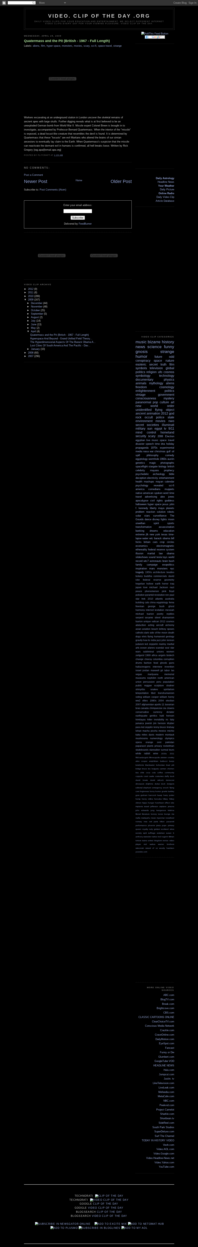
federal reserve (152, 579)
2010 (31, 296)
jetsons (171, 806)
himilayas (141, 719)
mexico (162, 730)
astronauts (155, 561)
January (36, 349)
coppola (139, 776)
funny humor (155, 791)
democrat (170, 780)
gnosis (142, 351)
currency (157, 712)
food (156, 663)
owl (150, 821)
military (140, 428)
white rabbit (143, 753)
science (154, 346)
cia (164, 708)
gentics (153, 715)
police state (165, 417)
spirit (156, 523)
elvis (144, 636)
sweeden (147, 837)
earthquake (142, 715)
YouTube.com (166, 1166)
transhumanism (166, 693)
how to (146, 640)
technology (166, 375)
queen (138, 829)
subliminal (148, 651)
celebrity (140, 470)
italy (172, 719)
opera (139, 742)
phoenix (151, 825)
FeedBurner (85, 223)
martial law (155, 553)
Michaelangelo (142, 757)
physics (169, 379)
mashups (149, 481)
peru (158, 682)
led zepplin (147, 727)
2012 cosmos (167, 621)
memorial (169, 674)
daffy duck (169, 776)
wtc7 (146, 561)
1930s (164, 754)
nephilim (151, 678)
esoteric (141, 364)
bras (138, 708)
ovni (159, 742)
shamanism (168, 617)
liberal (138, 814)
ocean (143, 647)
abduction (141, 625)
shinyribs (140, 689)
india (153, 640)
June (34, 324)
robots (170, 511)
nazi (172, 587)
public (139, 685)
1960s (163, 458)
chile (142, 773)
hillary (165, 799)
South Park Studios (163, 1127)
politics (169, 390)
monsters (67, 45)
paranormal (143, 402)
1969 (148, 655)
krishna (171, 810)
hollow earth (153, 583)
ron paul (169, 595)
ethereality (141, 549)
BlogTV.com (167, 999)
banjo (171, 761)
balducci (163, 761)
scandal (160, 647)
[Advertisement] (158, 106)
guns (171, 663)
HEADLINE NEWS (163, 1065)
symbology (143, 375)
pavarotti (170, 821)
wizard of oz (151, 848)
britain (147, 542)
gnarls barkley (168, 791)
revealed (158, 485)
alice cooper (142, 761)
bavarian (169, 704)
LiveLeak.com (166, 1087)
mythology (156, 383)
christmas (160, 451)
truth (163, 364)
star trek (141, 598)
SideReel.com (166, 1122)
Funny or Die (167, 1052)
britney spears (166, 629)
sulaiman (161, 833)
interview (157, 666)
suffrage (151, 833)
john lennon (167, 640)
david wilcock (157, 780)
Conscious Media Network (159, 1025)
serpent (139, 617)
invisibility (159, 719)
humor (141, 356)
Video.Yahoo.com (164, 1162)
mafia (138, 818)
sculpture (159, 685)
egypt (158, 428)
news (140, 346)
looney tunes (157, 814)
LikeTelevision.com (163, 1083)
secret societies (147, 425)
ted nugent (163, 837)
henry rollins (147, 799)
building (140, 602)
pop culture (161, 402)
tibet (153, 693)
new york (155, 534)
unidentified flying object (155, 409)
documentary (144, 379)
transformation (144, 526)
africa (154, 655)
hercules (158, 799)
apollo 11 (159, 704)
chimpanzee (155, 708)
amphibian (153, 761)
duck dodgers (167, 784)
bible (171, 474)
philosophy (153, 455)
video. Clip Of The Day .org (99, 16)
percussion (149, 682)
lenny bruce (160, 727)
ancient (141, 413)
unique (147, 621)
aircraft (159, 625)
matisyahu (145, 818)
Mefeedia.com (166, 1092)
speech (150, 443)
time (157, 443)
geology (170, 636)
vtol (145, 844)
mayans (154, 470)
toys (165, 557)
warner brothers (166, 844)
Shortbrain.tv (167, 1118)
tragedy (140, 572)
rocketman (168, 746)
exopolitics (168, 564)
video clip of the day (111, 1199)
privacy (158, 746)
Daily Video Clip (165, 197)
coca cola (151, 773)
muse (153, 818)
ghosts (163, 663)
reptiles (170, 614)
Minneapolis (154, 757)
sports (170, 523)
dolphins (149, 784)
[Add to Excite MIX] (111, 1223)
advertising (151, 496)
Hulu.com (169, 1069)
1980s (153, 700)
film (43, 45)
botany (139, 576)
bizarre (154, 342)
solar (138, 515)
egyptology (142, 458)
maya (161, 508)
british (170, 466)
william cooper (151, 697)
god (171, 413)
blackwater (150, 765)
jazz (159, 640)
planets (170, 508)
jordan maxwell (151, 670)
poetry (160, 614)
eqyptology (162, 602)
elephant (147, 788)
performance (141, 825)
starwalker (154, 749)
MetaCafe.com (166, 1096)
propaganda (142, 447)
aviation (146, 629)
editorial (139, 788)
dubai (157, 784)
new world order (155, 406)
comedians (154, 489)
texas (164, 534)
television (156, 368)
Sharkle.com (167, 1113)
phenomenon (152, 591)
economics (142, 545)
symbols (141, 368)
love (145, 587)
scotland (165, 829)
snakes (154, 689)
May (34, 327)
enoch (166, 788)
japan (139, 587)
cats (147, 602)
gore (138, 795)
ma (173, 814)
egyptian (140, 440)
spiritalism (169, 689)
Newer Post (35, 181)
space (158, 360)
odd (171, 356)
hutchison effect (162, 803)
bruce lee (146, 769)
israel (138, 670)
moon (171, 519)
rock (138, 417)
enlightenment (145, 390)
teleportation (142, 693)
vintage (141, 394)
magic (152, 462)
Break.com (168, 1003)
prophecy (169, 470)
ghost (171, 606)
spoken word (161, 493)
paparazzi (141, 746)
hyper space (53, 45)
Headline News (166, 181)
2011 (31, 292)
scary (87, 45)
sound (152, 557)
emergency (157, 788)
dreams (154, 530)
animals (141, 383)
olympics (169, 738)
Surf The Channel (164, 1136)
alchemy (169, 625)
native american (145, 493)
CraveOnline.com (164, 1034)
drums (139, 663)
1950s (148, 572)
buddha (148, 576)
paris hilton (159, 821)
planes (151, 647)
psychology (142, 485)
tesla (159, 557)
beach (154, 629)
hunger (151, 803)
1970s (154, 447)
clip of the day (111, 1195)
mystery (169, 398)
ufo (160, 372)
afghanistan (148, 704)
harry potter (168, 795)
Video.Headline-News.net (160, 1158)
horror (165, 583)
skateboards (142, 749)
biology (162, 466)
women (170, 651)
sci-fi (93, 45)
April (34, 331)
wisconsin (140, 848)
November (37, 306)
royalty (145, 829)
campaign (152, 564)
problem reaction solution (151, 511)
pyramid (149, 595)
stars (147, 515)
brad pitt (170, 765)
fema (171, 602)
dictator (170, 712)
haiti (162, 715)
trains (144, 840)
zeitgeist (140, 655)
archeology (159, 474)
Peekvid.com (167, 1105)
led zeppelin (151, 644)
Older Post (121, 181)
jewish (148, 723)
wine (155, 753)
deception (141, 477)
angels (162, 655)
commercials (160, 576)
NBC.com (168, 1100)
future (158, 356)
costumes (159, 776)
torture (138, 840)
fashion (148, 663)
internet (150, 610)
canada (145, 708)
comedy (169, 455)
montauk (169, 734)
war (152, 451)
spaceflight (142, 466)
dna (163, 443)
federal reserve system (161, 549)
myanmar (161, 818)
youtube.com (141, 852)
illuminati (168, 425)
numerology (156, 738)
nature (170, 360)
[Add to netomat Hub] (146, 1223)
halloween (141, 504)
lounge (167, 814)
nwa (145, 821)
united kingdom (155, 840)
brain (165, 561)
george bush (156, 606)
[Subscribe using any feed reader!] (154, 33)
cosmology (166, 387)
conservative (142, 712)
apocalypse (142, 500)
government (166, 394)
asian (138, 629)
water (145, 538)
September (37, 313)
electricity (152, 477)
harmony (140, 610)
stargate (153, 466)
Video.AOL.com (165, 1149)
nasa (146, 451)
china (153, 602)
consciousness (146, 398)
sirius (172, 829)
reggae (148, 685)
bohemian (160, 765)
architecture (159, 572)
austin (170, 458)
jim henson (159, 723)
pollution (140, 595)
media (139, 451)
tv (165, 428)
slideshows (142, 557)
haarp (159, 795)
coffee (160, 773)
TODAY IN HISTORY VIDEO (158, 1140)
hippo (144, 803)
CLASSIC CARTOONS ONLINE (156, 1017)
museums (141, 678)
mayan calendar (165, 481)
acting (151, 625)
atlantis (159, 598)
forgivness (144, 791)
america (140, 489)
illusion (139, 553)
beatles (170, 572)
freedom (141, 387)
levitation (159, 610)
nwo (171, 421)
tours (171, 749)
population (168, 682)
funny (169, 346)
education (168, 530)
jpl (161, 670)
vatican (155, 621)
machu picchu (150, 730)
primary (171, 825)
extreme (140, 534)
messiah (169, 610)
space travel (105, 45)
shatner (170, 685)
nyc (172, 568)
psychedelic (142, 474)
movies (78, 45)
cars (155, 542)
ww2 (138, 700)
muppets (169, 489)
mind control (146, 432)
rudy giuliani (154, 829)
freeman (140, 606)
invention (169, 666)
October (36, 310)
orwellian (140, 523)
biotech (170, 655)
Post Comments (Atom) (53, 189)
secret (153, 364)
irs (167, 719)
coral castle (149, 776)
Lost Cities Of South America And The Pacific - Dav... (60, 345)
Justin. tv (169, 1078)
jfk (147, 534)
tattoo (154, 837)
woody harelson (166, 848)
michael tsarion (145, 614)
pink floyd (168, 591)
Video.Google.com (164, 1153)
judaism (140, 644)
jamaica (140, 723)
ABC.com (168, 995)
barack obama (162, 538)
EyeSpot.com (166, 1043)
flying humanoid (156, 636)
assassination (166, 526)
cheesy (148, 659)
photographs (167, 462)
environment (144, 421)
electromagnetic (165, 545)
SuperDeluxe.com (164, 1131)
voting (139, 697)
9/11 (171, 428)
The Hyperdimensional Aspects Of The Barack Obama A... (63, 342)
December (37, 303)
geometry (169, 579)
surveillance (159, 515)
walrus (152, 844)
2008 (31, 352)
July (33, 320)
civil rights (156, 500)
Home (79, 180)
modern (160, 734)
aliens (36, 45)
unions (160, 651)
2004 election (166, 700)
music (141, 342)
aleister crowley (167, 757)
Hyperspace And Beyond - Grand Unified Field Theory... (61, 338)
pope (164, 825)
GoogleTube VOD (164, 1061)
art (172, 402)
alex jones (167, 496)
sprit (145, 833)
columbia (158, 659)
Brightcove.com (165, 1008)
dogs (138, 636)
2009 (31, 299)
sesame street (152, 617)
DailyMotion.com (164, 1039)
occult (149, 417)
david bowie (142, 780)
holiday (170, 443)
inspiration (141, 568)
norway (139, 821)
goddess (169, 500)
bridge (138, 769)
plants (150, 746)
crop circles (167, 542)
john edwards (142, 810)
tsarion (139, 621)
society (139, 833)
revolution (159, 595)
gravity (139, 640)
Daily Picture (167, 189)
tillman (171, 837)
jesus (165, 504)
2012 (31, 289)
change (139, 659)
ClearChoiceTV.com (163, 1021)
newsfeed (170, 818)
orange (149, 742)
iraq (172, 583)
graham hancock (148, 795)
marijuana (153, 674)
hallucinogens (143, 666)
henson (170, 715)
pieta (158, 825)
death (171, 632)
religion (151, 372)
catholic (140, 632)
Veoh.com (168, 1144)
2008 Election (166, 436)
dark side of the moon (155, 632)
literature (146, 814)
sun (149, 428)
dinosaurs (140, 784)
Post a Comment (33, 174)
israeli (146, 806)
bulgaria (155, 769)
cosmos (169, 372)
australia (169, 598)
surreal (164, 749)
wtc (151, 538)
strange (117, 45)
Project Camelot (165, 1109)
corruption (169, 659)
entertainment (166, 477)
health (139, 481)
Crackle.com (167, 1030)
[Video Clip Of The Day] (62, 1223)
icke (172, 803)
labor (167, 670)
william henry (167, 697)
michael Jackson (158, 587)
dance (148, 519)
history (168, 342)
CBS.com (168, 1012)
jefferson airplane (158, 806)
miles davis (148, 734)
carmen (163, 769)
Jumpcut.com (166, 1074)
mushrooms (142, 738)
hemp (138, 799)
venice (165, 840)
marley (162, 644)
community (169, 773)
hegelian (140, 583)
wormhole (153, 458)
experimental (167, 447)
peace (139, 591)
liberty (153, 508)
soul (167, 647)
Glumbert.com (166, 1056)
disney (156, 519)
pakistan (169, 742)
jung (152, 810)
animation (153, 413)
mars (152, 568)
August (35, 317)
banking (140, 530)
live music (152, 440)
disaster (140, 443)
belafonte (140, 765)
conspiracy (143, 360)
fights (164, 519)
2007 (31, 356)
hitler (149, 719)
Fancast (169, 1047)
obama (170, 553)
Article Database (165, 200)
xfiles (145, 700)
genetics (140, 462)
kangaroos (161, 810)
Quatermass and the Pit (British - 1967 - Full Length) (67, 41)
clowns (170, 708)
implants (139, 806)
